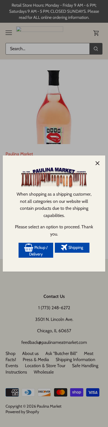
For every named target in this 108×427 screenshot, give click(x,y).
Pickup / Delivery (38, 251)
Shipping (75, 247)
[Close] (97, 163)
